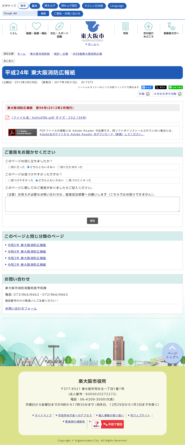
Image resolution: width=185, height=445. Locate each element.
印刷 (142, 93)
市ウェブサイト (140, 415)
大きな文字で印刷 (165, 93)
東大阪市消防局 (40, 54)
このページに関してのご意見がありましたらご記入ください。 (49, 188)
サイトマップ (43, 415)
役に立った (18, 167)
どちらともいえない (42, 167)
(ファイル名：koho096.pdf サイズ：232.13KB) (49, 117)
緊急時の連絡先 (75, 421)
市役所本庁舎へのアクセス (75, 415)
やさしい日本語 (94, 5)
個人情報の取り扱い (111, 415)
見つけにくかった (80, 180)
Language (117, 5)
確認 (92, 221)
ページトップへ (172, 355)
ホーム (21, 54)
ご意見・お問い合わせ (67, 13)
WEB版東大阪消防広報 (87, 54)
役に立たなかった (71, 167)
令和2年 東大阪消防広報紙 (27, 264)
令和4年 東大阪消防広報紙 (27, 251)
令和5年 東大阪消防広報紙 (27, 245)
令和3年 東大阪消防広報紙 (27, 258)
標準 (23, 5)
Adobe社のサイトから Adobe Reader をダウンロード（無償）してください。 (92, 134)
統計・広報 (61, 54)
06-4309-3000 (92, 399)
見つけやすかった (22, 180)
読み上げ (50, 5)
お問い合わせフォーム (21, 308)
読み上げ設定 (69, 5)
